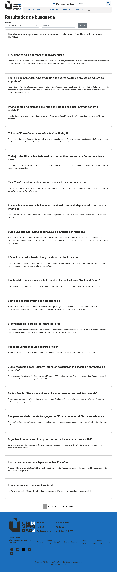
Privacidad (58, 542)
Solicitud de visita (84, 541)
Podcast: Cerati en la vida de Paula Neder (33, 346)
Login (107, 542)
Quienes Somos (49, 541)
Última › (69, 506)
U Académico (67, 9)
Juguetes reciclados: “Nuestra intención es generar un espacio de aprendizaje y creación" (56, 368)
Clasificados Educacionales (97, 541)
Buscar (83, 25)
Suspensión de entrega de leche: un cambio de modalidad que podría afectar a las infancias (57, 207)
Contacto (74, 542)
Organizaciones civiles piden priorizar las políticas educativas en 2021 (50, 439)
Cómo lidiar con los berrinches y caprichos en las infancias (43, 257)
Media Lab (80, 9)
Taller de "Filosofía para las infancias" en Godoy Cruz (40, 133)
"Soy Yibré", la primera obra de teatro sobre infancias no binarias (47, 182)
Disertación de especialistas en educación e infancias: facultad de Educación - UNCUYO (56, 35)
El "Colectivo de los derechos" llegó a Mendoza (36, 54)
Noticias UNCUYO (64, 531)
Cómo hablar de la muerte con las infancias (34, 300)
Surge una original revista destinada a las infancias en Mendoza (46, 231)
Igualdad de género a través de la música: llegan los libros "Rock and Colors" (54, 280)
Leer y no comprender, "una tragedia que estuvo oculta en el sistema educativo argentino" (56, 79)
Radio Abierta (52, 9)
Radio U (39, 9)
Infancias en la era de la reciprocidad (30, 485)
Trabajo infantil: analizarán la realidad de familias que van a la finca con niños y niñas (56, 157)
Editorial (40, 542)
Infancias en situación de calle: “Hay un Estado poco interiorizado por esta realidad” (53, 108)
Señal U (30, 9)
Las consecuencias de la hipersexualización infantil (39, 462)
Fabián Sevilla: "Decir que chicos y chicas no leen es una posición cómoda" (52, 393)
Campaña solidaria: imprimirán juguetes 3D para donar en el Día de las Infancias (56, 416)
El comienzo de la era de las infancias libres (34, 323)
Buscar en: (9, 22)
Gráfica (66, 542)
